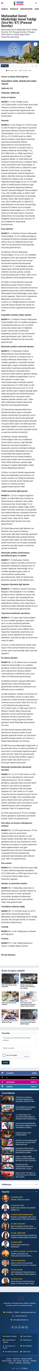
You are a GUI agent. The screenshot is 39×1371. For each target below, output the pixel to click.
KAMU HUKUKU (7, 1361)
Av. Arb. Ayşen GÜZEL (18, 1233)
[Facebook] (12, 1327)
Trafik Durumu (27, 1340)
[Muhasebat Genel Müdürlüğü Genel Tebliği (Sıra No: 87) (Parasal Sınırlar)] (19, 52)
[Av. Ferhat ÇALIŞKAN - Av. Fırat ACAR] (5, 1253)
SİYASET (11, 1363)
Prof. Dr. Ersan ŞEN (18, 1260)
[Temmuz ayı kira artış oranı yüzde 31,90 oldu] (10, 1014)
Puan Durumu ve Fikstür (9, 1347)
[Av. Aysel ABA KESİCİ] (5, 1226)
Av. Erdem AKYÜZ (17, 1197)
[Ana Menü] (2, 3)
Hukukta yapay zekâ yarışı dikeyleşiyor (20, 1246)
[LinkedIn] (23, 1327)
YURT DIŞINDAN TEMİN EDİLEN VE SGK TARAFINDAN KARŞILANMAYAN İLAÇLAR (24, 1273)
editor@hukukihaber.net (20, 1320)
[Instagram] (19, 1327)
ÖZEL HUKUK (17, 1361)
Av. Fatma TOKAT (17, 1279)
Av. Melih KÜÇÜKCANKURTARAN (22, 1214)
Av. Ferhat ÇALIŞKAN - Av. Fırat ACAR (24, 1251)
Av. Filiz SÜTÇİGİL (17, 1270)
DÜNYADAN (26, 1363)
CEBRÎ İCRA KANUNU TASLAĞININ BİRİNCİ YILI (23, 1209)
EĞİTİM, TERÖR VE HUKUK (20, 1200)
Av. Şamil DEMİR (16, 1242)
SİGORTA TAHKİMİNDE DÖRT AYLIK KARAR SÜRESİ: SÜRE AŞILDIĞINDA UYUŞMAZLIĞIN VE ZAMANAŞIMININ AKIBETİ (23, 1218)
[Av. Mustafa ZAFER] (5, 1207)
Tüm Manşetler (27, 1346)
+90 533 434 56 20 (21, 1316)
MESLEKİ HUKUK (26, 9)
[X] (16, 1327)
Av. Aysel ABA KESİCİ (18, 1224)
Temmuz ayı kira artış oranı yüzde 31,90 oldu (10, 1021)
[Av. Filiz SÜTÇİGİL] (5, 1272)
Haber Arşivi (26, 1352)
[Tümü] (36, 1184)
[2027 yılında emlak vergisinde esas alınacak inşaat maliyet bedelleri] (28, 996)
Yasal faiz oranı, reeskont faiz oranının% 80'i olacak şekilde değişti (28, 1022)
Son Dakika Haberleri (11, 1352)
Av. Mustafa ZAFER (17, 1205)
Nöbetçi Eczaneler (11, 1336)
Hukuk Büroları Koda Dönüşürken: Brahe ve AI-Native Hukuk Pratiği (23, 1282)
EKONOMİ (18, 1363)
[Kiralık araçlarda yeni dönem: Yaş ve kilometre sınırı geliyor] (28, 978)
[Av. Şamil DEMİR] (5, 1244)
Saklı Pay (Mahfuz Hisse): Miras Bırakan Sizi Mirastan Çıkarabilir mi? (23, 1227)
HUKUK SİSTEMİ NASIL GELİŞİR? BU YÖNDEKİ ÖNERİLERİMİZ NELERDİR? (24, 1236)
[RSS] (26, 1327)
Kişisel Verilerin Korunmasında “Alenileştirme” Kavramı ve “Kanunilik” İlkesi (24, 1264)
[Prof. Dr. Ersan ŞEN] (5, 1263)
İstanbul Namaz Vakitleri (9, 1341)
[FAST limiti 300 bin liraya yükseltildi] (10, 978)
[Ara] (36, 3)
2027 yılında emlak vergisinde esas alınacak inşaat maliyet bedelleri (27, 1004)
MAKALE (4, 9)
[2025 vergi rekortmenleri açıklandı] (10, 996)
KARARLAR (14, 9)
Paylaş (6, 66)
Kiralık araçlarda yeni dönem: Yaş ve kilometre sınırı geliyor (27, 986)
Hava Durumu (27, 1336)
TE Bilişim (24, 1368)
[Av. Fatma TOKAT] (5, 1281)
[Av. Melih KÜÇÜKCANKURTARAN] (5, 1217)
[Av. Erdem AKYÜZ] (5, 1198)
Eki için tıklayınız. (8, 955)
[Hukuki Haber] (18, 3)
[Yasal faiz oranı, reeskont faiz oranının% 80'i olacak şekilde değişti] (28, 1014)
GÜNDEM (33, 1361)
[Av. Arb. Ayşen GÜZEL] (5, 1235)
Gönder (5, 1062)
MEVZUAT (26, 1361)
